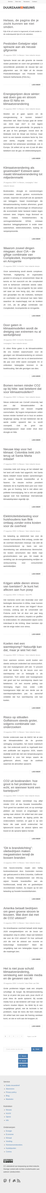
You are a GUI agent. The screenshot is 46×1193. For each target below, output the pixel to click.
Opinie (8, 1117)
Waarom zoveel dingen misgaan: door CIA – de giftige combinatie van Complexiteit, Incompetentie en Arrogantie (22, 254)
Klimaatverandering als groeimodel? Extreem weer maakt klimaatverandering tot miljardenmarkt (22, 172)
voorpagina (29, 182)
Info (7, 1120)
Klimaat (9, 1138)
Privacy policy (11, 1092)
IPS (30, 595)
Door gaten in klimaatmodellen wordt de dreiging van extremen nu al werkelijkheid (22, 329)
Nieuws (21, 55)
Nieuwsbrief (28, 340)
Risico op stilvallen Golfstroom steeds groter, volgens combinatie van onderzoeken (20, 722)
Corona (9, 1152)
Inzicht (21, 266)
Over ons (18, 1)
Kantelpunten (11, 1148)
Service (10, 1)
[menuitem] (10, 1)
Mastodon (9, 1099)
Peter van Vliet (34, 983)
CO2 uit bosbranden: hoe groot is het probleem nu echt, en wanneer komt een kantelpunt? (21, 785)
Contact (34, 1)
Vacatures (26, 1)
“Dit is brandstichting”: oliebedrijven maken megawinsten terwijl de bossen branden (18, 852)
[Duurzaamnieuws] (19, 7)
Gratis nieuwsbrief (13, 1085)
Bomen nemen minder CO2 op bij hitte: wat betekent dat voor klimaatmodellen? (22, 389)
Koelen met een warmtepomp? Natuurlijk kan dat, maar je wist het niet (22, 647)
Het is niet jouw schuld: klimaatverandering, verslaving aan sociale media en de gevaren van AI (22, 973)
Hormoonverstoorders (14, 1145)
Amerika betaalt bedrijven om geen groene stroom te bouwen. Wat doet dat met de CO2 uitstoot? (21, 913)
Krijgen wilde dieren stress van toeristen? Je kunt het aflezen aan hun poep (21, 586)
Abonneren (10, 1089)
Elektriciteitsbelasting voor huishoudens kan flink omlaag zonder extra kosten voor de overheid (22, 521)
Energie (9, 1131)
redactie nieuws (34, 55)
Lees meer (36, 85)
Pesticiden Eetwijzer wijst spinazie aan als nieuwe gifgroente (20, 47)
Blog (7, 1096)
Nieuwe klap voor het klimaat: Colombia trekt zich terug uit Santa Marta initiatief (21, 454)
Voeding (9, 1141)
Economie (10, 1134)
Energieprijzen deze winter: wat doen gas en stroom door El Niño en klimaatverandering (21, 98)
